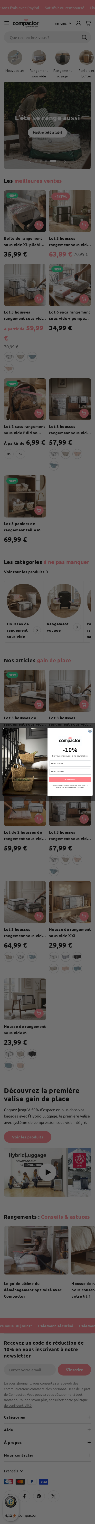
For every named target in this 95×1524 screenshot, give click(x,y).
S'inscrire (70, 779)
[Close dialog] (90, 730)
